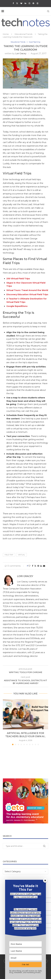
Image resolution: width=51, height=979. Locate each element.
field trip (9, 555)
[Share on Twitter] (35, 566)
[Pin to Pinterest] (38, 566)
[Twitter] (17, 3)
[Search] (48, 11)
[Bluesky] (21, 3)
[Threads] (37, 3)
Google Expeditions (16, 306)
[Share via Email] (44, 566)
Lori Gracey (20, 53)
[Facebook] (13, 3)
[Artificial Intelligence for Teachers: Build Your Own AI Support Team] (25, 714)
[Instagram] (29, 3)
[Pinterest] (33, 3)
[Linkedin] (25, 3)
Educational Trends (23, 34)
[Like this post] (29, 566)
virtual (21, 555)
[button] (5, 722)
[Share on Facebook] (32, 566)
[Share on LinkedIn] (41, 566)
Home (6, 34)
